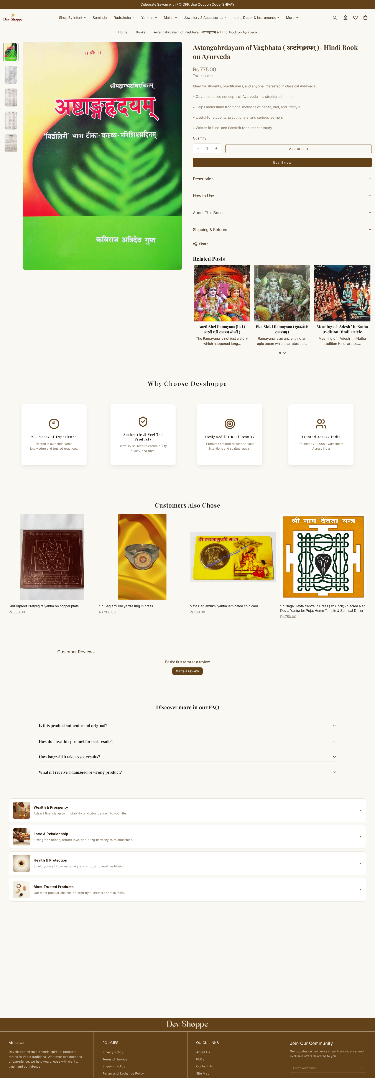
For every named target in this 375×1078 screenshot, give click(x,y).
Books (140, 32)
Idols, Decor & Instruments (255, 17)
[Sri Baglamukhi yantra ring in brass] (142, 557)
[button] (280, 352)
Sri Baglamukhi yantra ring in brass (126, 606)
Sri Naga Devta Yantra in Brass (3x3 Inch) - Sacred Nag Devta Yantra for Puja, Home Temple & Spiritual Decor (322, 608)
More (290, 17)
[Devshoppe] (13, 17)
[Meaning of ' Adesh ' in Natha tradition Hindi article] (282, 293)
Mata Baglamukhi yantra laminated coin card (224, 606)
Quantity (199, 138)
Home (122, 32)
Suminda (100, 17)
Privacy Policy (112, 1052)
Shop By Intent (70, 17)
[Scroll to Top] (367, 1054)
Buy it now (282, 162)
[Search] (334, 17)
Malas (168, 17)
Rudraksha (122, 17)
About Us (203, 1052)
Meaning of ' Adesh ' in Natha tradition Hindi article (282, 329)
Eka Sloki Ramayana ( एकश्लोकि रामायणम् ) (222, 329)
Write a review (187, 671)
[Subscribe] (361, 1068)
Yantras (147, 17)
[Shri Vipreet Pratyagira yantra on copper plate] (52, 557)
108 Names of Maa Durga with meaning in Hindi (342, 329)
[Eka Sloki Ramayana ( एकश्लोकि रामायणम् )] (222, 293)
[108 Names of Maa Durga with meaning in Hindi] (342, 293)
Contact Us (204, 1066)
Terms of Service (114, 1059)
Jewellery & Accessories (203, 17)
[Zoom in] (173, 51)
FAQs (200, 1059)
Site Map (202, 1073)
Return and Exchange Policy (123, 1073)
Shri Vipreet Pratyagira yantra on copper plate (44, 606)
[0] (365, 18)
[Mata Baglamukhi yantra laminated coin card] (233, 557)
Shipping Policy (113, 1066)
